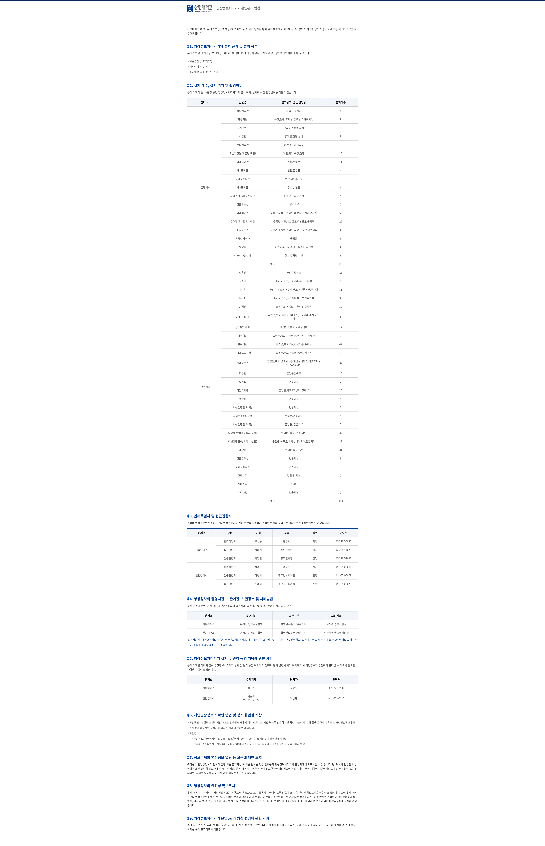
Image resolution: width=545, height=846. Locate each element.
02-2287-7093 (343, 558)
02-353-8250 (336, 688)
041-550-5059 (343, 575)
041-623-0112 (336, 698)
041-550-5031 (230, 744)
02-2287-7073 (343, 550)
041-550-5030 (343, 567)
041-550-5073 (343, 584)
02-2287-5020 (343, 541)
